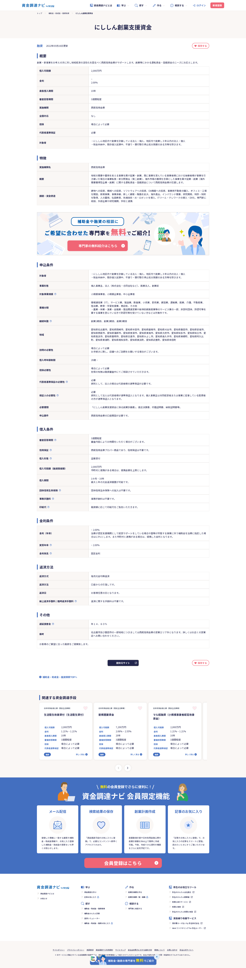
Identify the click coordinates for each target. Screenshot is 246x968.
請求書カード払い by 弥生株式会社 (185, 923)
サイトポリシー (59, 950)
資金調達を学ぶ (90, 892)
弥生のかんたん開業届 (180, 897)
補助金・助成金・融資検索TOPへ (60, 677)
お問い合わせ (172, 950)
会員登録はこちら (123, 863)
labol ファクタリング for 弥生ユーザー (187, 928)
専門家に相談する (135, 908)
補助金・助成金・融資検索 (59, 13)
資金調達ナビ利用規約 (104, 950)
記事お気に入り (90, 897)
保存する (202, 45)
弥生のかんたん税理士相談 (182, 911)
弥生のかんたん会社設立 (181, 892)
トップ (39, 13)
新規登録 (217, 5)
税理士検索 (176, 907)
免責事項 (90, 950)
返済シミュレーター (92, 918)
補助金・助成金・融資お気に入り (97, 923)
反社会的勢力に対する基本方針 (140, 950)
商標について (159, 950)
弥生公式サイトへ (186, 950)
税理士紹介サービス (180, 902)
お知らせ (43, 898)
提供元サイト (123, 663)
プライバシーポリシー (75, 950)
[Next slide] (127, 767)
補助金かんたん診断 (92, 913)
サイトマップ (120, 950)
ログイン (201, 5)
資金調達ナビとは (103, 5)
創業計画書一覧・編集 (136, 897)
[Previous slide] (118, 767)
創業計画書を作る (135, 892)
